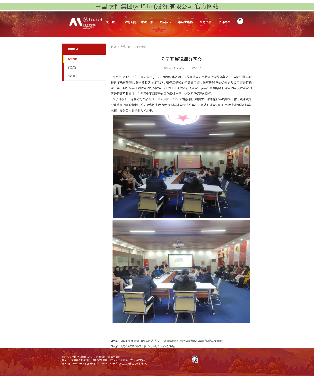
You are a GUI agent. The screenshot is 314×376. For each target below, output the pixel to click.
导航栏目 (125, 46)
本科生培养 (187, 23)
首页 (113, 46)
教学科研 (73, 59)
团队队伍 (167, 23)
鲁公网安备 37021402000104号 (99, 363)
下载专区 (73, 76)
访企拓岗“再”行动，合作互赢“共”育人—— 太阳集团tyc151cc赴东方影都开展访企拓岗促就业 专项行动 (172, 340)
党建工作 (149, 23)
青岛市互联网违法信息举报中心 (131, 363)
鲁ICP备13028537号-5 (73, 363)
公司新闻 (130, 22)
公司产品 (208, 23)
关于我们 (114, 23)
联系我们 (73, 67)
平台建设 (226, 23)
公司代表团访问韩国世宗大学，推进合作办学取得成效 (148, 346)
